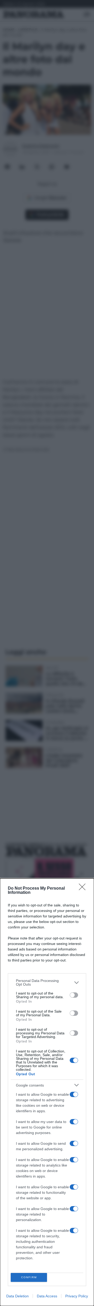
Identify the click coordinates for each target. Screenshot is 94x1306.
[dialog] (47, 1092)
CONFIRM (29, 1277)
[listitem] (47, 982)
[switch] (74, 995)
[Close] (84, 889)
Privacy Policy (76, 1296)
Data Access (47, 1296)
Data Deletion (17, 1296)
